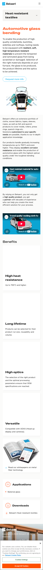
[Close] (40, 543)
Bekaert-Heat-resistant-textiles (23, 513)
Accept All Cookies (21, 566)
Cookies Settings (21, 559)
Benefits (10, 241)
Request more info (14, 79)
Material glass (14, 492)
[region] (21, 555)
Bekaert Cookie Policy (13, 555)
